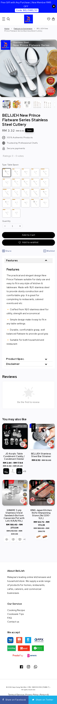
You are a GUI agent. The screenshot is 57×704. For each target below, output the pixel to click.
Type (10, 164)
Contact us (13, 621)
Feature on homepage (23, 29)
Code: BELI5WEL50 (27, 10)
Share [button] (8, 251)
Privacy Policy (32, 694)
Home (6, 29)
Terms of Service (16, 694)
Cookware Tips (15, 614)
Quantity (6, 221)
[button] (3, 19)
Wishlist (51, 251)
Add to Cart (28, 235)
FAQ (9, 617)
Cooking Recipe (16, 610)
